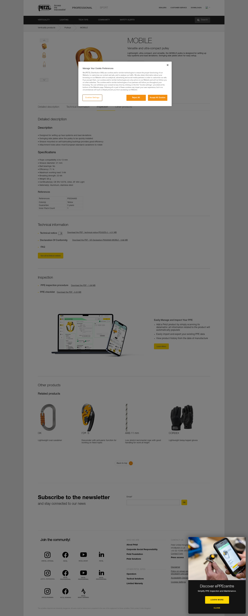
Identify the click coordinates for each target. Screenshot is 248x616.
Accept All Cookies (157, 98)
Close (217, 608)
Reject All (136, 98)
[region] (125, 84)
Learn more (217, 600)
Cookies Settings (92, 98)
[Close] (167, 65)
